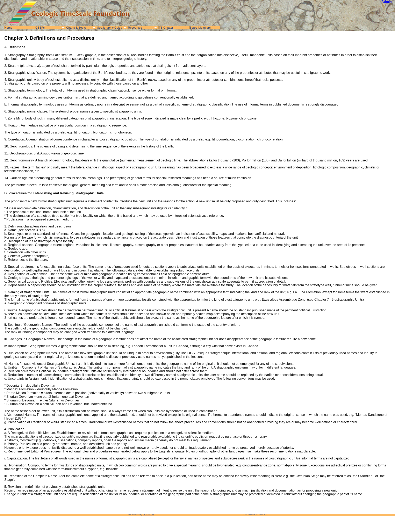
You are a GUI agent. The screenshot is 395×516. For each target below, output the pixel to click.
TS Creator (166, 27)
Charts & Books (76, 27)
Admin (386, 1)
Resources (135, 27)
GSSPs (40, 27)
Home (8, 27)
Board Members (200, 27)
